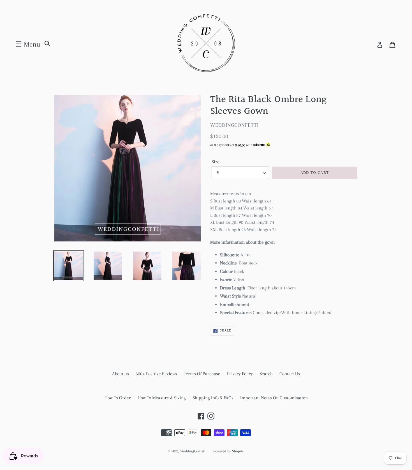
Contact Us (289, 373)
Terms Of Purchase (202, 373)
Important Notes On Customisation (274, 397)
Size (215, 161)
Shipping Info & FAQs (213, 397)
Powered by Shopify (228, 451)
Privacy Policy (240, 373)
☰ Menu (27, 44)
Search (266, 373)
